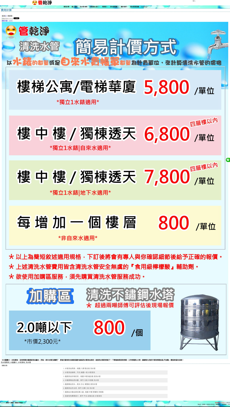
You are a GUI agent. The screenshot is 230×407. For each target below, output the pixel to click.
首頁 (3, 16)
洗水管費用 (5, 362)
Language (144, 6)
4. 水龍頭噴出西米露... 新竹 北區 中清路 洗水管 (81, 380)
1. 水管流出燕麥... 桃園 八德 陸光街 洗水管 (79, 368)
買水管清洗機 (134, 6)
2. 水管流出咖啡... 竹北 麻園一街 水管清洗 (79, 372)
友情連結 (224, 404)
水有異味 (21, 362)
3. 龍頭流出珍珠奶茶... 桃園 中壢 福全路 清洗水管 (82, 376)
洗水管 (28, 362)
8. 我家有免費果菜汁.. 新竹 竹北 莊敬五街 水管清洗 (82, 396)
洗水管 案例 (83, 6)
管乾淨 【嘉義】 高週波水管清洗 (14, 402)
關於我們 (124, 6)
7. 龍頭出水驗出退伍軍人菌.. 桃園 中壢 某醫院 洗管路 (83, 392)
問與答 (104, 6)
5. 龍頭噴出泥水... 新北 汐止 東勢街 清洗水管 (80, 384)
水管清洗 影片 (94, 6)
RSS (229, 404)
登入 (194, 1)
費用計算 (66, 6)
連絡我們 (218, 404)
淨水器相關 (114, 6)
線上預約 (74, 6)
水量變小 (13, 362)
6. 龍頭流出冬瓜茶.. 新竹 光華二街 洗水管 (79, 388)
